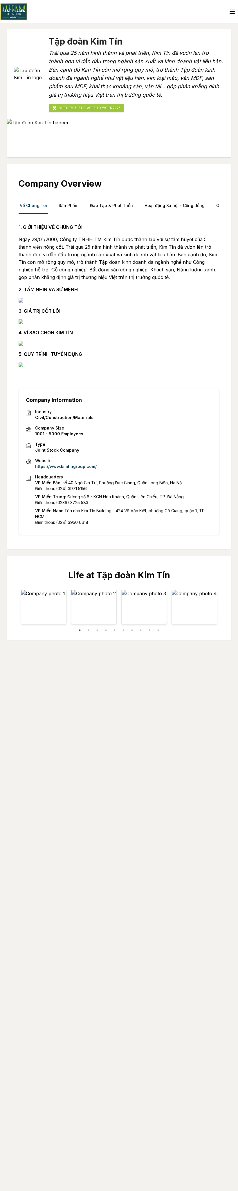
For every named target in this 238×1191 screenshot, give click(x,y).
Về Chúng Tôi (33, 205)
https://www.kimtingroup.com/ (66, 466)
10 (158, 630)
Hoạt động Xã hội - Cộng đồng (175, 205)
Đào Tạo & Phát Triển (111, 205)
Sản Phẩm (68, 205)
